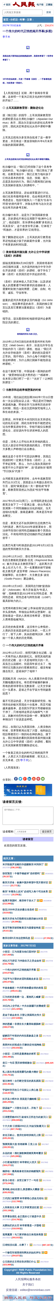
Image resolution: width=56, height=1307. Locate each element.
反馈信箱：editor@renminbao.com (28, 1289)
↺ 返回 (7, 4)
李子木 (6, 36)
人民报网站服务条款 (28, 1279)
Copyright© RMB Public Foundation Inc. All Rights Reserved (28, 1271)
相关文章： (9, 858)
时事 (22, 19)
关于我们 (28, 1284)
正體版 (49, 4)
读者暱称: (8, 831)
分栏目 (14, 19)
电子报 (40, 4)
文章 (29, 19)
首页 (5, 19)
